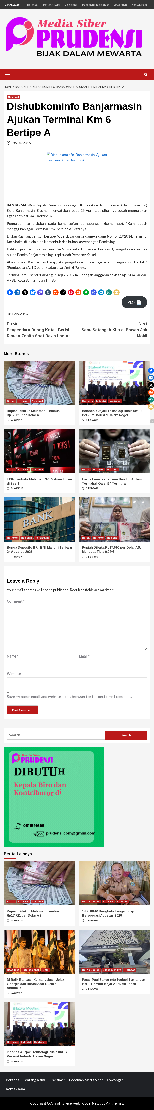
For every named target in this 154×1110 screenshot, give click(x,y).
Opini (46, 970)
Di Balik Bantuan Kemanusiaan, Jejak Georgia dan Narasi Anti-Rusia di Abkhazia (35, 984)
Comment (16, 601)
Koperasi (122, 901)
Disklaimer (71, 4)
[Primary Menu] (8, 74)
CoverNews (91, 1103)
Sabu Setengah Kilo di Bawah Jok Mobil (114, 330)
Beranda (32, 4)
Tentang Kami (51, 4)
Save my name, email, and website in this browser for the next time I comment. (69, 696)
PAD (26, 313)
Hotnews (23, 401)
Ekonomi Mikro (112, 970)
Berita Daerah (90, 901)
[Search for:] (56, 735)
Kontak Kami (139, 4)
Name (12, 656)
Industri (101, 401)
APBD (18, 313)
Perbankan (42, 537)
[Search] (145, 75)
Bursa (10, 401)
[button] (10, 292)
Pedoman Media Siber (95, 4)
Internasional (31, 970)
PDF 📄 (134, 302)
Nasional (13, 97)
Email (84, 656)
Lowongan (120, 4)
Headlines (13, 970)
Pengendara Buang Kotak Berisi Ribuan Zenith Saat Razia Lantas (39, 330)
